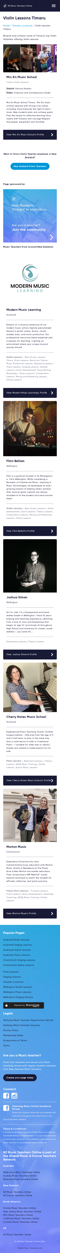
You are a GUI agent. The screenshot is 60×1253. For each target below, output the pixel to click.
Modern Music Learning (23, 309)
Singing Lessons (12, 977)
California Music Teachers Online (21, 1219)
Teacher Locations (22, 26)
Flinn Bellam (15, 461)
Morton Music (16, 847)
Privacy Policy (10, 1030)
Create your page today (19, 1078)
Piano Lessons (11, 972)
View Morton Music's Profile (21, 913)
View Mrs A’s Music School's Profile (25, 135)
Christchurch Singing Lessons (19, 960)
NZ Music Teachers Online (19, 6)
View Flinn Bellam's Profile (20, 531)
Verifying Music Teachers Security (21, 1025)
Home (6, 26)
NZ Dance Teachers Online (17, 1195)
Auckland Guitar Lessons (17, 950)
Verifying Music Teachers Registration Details (28, 1020)
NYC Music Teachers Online (18, 1215)
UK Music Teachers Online (17, 1235)
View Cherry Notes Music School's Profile (28, 780)
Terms (6, 1046)
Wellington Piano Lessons (17, 992)
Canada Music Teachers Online (20, 1222)
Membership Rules (13, 1035)
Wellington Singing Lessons (18, 997)
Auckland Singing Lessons (17, 945)
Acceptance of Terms (15, 1040)
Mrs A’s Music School (21, 77)
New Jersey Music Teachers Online (22, 1212)
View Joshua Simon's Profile (21, 654)
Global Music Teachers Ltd (30, 1248)
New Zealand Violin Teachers (30, 166)
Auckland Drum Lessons (16, 940)
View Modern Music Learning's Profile (26, 393)
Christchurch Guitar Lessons (18, 965)
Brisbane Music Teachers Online (20, 1179)
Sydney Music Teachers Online (20, 1176)
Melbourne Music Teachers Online (21, 1172)
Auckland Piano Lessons (16, 955)
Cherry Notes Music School (26, 717)
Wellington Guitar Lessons (17, 987)
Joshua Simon (16, 597)
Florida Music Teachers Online (19, 1208)
